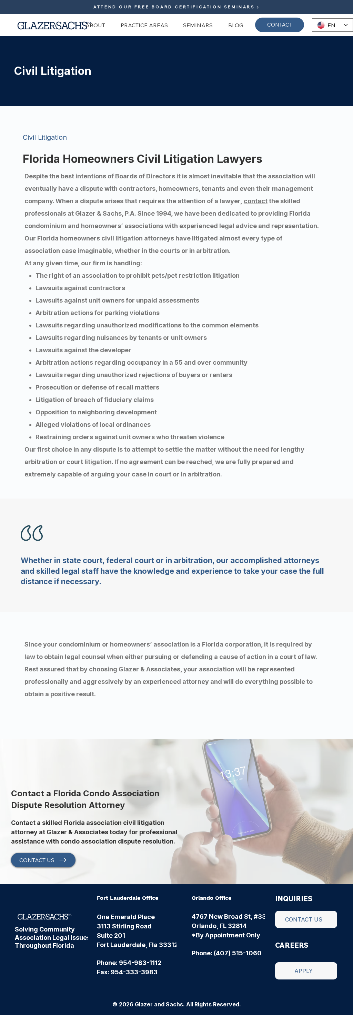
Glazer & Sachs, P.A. (105, 213)
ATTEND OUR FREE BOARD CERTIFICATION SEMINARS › (176, 6)
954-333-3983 (134, 972)
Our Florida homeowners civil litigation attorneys (99, 238)
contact (256, 201)
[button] (93, 25)
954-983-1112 (140, 962)
